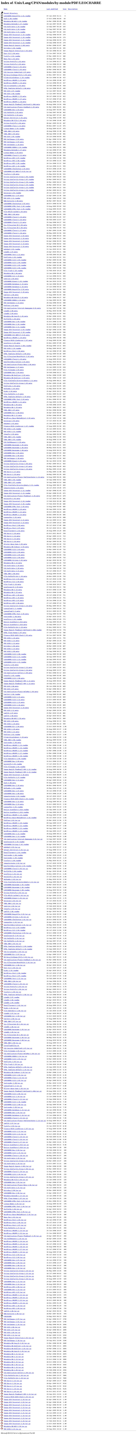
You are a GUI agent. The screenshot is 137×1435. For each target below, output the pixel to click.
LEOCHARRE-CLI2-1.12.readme (15, 659)
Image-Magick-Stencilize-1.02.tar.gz (19, 1338)
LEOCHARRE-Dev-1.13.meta (14, 804)
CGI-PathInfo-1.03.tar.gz (14, 941)
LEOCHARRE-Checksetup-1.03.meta (17, 169)
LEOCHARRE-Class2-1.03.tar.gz (16, 984)
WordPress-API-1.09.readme (14, 163)
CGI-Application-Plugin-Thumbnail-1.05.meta (22, 496)
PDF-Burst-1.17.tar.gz (13, 1386)
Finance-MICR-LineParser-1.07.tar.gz (19, 1129)
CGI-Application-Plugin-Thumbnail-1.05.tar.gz (23, 1236)
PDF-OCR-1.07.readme (12, 91)
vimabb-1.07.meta (11, 252)
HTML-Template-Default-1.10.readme (18, 949)
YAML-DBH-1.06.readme (12, 480)
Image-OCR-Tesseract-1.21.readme (17, 40)
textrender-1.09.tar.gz (13, 1107)
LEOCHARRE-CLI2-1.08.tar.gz (15, 1104)
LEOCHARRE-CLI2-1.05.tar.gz (15, 1080)
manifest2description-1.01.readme (17, 866)
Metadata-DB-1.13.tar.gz (14, 1359)
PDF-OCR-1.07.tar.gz (12, 1330)
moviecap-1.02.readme (12, 193)
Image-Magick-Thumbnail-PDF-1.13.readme (20, 772)
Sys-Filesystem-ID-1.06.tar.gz (16, 1035)
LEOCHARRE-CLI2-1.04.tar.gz (15, 1075)
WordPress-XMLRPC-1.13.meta (15, 80)
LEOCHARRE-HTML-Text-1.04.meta (16, 506)
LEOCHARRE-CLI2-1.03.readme (15, 260)
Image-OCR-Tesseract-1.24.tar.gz (17, 1421)
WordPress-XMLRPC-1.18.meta (15, 102)
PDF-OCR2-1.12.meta (11, 643)
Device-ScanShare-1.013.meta (15, 622)
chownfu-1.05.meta (11, 434)
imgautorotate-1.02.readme (14, 796)
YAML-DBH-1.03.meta (11, 134)
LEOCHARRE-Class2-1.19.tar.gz (16, 1171)
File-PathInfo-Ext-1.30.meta (15, 576)
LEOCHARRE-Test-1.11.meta (14, 254)
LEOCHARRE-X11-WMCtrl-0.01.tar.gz (17, 171)
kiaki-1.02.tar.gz (11, 1008)
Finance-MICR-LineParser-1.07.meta (18, 340)
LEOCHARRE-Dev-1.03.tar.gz (14, 1112)
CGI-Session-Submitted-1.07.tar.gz (18, 1048)
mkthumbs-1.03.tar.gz (12, 879)
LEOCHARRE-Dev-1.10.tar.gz (14, 1268)
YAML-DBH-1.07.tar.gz (12, 1021)
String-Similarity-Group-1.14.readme (19, 185)
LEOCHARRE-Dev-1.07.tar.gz (14, 1260)
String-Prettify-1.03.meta (14, 64)
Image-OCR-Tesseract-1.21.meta (16, 520)
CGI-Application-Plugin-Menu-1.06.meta (20, 364)
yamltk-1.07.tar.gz (11, 1123)
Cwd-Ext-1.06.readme (12, 694)
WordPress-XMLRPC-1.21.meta (15, 402)
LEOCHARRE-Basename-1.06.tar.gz (17, 1037)
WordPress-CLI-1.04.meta (14, 582)
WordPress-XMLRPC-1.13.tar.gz (16, 1230)
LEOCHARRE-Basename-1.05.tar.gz (17, 1029)
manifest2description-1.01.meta (17, 362)
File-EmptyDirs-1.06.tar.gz (15, 1011)
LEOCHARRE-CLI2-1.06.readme (15, 268)
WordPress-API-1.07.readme (14, 158)
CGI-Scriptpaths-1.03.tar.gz (15, 952)
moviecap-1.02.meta (11, 421)
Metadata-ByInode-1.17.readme (16, 24)
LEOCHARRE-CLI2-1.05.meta (14, 555)
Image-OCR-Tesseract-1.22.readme (17, 43)
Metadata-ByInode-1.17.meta (15, 150)
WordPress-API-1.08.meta (14, 603)
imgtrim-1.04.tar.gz (12, 906)
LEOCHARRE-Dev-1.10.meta (14, 785)
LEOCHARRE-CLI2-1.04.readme (15, 262)
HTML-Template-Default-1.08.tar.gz (18, 994)
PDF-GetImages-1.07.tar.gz (14, 1319)
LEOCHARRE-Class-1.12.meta (14, 126)
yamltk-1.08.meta (11, 716)
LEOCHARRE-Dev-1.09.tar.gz (14, 1263)
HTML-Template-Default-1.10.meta (17, 396)
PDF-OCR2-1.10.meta (11, 638)
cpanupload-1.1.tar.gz (13, 1086)
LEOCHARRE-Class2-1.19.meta (15, 359)
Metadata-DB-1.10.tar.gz (14, 1367)
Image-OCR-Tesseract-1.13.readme (17, 493)
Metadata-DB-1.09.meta (13, 405)
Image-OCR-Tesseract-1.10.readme (17, 332)
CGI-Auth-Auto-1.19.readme (14, 26)
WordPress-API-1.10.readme (14, 166)
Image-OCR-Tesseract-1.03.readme (17, 329)
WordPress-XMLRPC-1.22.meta (15, 512)
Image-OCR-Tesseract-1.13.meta (16, 244)
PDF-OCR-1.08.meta (11, 686)
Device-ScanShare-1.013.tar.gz (16, 1145)
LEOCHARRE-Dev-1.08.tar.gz (14, 1265)
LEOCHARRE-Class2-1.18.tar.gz (16, 1155)
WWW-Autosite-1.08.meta (13, 201)
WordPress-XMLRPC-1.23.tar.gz (16, 1303)
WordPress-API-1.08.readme (14, 161)
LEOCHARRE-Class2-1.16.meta (15, 220)
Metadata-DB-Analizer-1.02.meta (17, 375)
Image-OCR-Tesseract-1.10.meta (16, 238)
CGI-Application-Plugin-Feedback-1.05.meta (21, 107)
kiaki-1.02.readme (11, 970)
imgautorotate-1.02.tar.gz (14, 863)
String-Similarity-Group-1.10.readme (19, 182)
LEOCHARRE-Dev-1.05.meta (14, 453)
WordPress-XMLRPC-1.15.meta (15, 96)
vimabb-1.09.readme (11, 1003)
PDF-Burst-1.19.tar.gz (13, 1389)
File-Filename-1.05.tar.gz (14, 1051)
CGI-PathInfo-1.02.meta (13, 112)
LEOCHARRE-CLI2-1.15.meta (14, 702)
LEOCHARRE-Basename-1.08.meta (16, 450)
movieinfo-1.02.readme (13, 764)
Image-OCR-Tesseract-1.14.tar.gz (17, 1415)
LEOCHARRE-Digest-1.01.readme (16, 281)
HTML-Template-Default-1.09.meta (17, 354)
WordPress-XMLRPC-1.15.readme (16, 750)
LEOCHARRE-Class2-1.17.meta (15, 230)
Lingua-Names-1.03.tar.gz (14, 1204)
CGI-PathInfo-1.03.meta (13, 115)
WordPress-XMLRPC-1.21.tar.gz (16, 1295)
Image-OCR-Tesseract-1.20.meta (16, 292)
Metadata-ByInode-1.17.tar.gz (16, 1196)
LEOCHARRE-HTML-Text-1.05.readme (17, 209)
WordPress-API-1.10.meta (14, 598)
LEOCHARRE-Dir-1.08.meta (14, 413)
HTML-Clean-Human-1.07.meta (15, 632)
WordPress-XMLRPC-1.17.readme (16, 753)
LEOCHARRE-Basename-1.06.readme (17, 887)
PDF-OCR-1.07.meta (11, 689)
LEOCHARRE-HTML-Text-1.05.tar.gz (17, 1212)
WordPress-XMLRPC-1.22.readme (16, 828)
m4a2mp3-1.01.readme (12, 249)
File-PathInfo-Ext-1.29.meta (15, 627)
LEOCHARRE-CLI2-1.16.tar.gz (15, 1174)
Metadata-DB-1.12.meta (13, 563)
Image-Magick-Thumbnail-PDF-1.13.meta (19, 683)
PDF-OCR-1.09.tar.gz (12, 1332)
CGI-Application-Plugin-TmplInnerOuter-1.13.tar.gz (25, 1120)
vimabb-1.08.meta (11, 311)
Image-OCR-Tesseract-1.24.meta (16, 708)
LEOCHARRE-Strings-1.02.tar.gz (16, 917)
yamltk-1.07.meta (11, 713)
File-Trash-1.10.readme (13, 270)
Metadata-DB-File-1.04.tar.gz (16, 1179)
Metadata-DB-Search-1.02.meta (16, 297)
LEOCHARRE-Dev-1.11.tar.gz (14, 1281)
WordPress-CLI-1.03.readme (14, 927)
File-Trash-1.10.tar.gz (13, 1064)
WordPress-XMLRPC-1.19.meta (15, 338)
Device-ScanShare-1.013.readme (16, 812)
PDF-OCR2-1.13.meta (11, 649)
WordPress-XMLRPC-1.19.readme (16, 815)
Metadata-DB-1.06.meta (13, 273)
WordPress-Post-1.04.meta (14, 351)
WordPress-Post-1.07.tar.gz (15, 1225)
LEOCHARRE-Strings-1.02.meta (15, 560)
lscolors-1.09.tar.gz (12, 992)
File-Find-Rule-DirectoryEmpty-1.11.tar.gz (21, 882)
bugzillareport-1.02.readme (15, 852)
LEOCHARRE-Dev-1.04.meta (14, 372)
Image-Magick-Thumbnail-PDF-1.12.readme (20, 769)
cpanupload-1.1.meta (12, 611)
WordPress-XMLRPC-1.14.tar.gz (16, 1241)
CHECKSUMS (8, 1316)
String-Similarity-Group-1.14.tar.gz (19, 1276)
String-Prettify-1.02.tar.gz (15, 893)
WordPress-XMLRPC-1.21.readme (16, 826)
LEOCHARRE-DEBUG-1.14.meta (14, 300)
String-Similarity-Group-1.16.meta (18, 670)
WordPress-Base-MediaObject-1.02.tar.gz (20, 1214)
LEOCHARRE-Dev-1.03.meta (14, 110)
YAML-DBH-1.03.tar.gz (12, 944)
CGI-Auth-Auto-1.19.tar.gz (14, 1163)
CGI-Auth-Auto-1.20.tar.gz (14, 1158)
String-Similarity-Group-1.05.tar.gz (19, 1161)
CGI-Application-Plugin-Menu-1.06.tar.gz (20, 1185)
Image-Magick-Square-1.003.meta (17, 45)
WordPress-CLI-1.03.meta (14, 579)
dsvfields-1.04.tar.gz (13, 1209)
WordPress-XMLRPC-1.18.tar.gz (16, 1247)
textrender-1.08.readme (13, 855)
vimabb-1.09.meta (11, 313)
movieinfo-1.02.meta (12, 498)
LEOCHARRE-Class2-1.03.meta (15, 69)
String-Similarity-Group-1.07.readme (19, 179)
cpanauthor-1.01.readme (13, 807)
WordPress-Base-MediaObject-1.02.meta (19, 418)
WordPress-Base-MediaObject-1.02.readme (20, 817)
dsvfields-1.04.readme (13, 871)
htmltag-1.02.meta (11, 305)
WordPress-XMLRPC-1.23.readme (16, 831)
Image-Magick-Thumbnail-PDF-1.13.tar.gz (20, 1394)
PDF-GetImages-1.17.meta (14, 367)
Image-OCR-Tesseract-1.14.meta (16, 246)
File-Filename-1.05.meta (14, 370)
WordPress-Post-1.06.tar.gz (15, 1222)
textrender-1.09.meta (12, 742)
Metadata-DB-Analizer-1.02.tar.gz (17, 1346)
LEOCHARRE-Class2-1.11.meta (15, 222)
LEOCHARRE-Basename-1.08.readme (17, 890)
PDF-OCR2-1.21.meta (11, 732)
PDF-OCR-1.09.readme (12, 136)
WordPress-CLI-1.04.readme (14, 930)
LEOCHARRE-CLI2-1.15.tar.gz (15, 1153)
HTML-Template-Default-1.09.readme (18, 946)
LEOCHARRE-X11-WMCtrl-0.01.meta (17, 335)
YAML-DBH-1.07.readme (12, 482)
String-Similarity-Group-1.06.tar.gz (19, 1169)
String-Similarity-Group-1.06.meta (18, 464)
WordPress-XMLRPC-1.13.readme (16, 745)
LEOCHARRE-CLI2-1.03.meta (14, 549)
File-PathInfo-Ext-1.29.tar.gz (16, 1378)
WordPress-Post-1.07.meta (14, 528)
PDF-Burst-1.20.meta (12, 533)
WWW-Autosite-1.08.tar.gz (14, 1314)
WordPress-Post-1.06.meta (14, 525)
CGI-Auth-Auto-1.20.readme (14, 29)
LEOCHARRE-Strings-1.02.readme (16, 844)
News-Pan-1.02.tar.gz (12, 1217)
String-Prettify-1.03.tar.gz (15, 986)
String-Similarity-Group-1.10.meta (18, 469)
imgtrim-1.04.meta (11, 279)
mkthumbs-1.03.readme (12, 788)
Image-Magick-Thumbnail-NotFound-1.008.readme (23, 630)
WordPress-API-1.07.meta (14, 600)
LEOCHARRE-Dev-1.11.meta (14, 780)
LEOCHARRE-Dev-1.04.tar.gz (14, 1150)
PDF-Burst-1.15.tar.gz (13, 1381)
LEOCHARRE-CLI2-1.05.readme (15, 265)
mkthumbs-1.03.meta (11, 388)
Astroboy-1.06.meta (11, 646)
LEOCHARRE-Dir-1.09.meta (14, 726)
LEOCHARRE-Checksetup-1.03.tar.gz (17, 933)
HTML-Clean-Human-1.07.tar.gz (16, 1198)
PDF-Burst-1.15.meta (12, 539)
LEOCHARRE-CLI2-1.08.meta (14, 678)
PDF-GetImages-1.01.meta (14, 139)
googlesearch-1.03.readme (14, 842)
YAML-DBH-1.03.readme (12, 439)
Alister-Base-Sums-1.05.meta (15, 544)
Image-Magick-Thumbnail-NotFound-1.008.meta (22, 104)
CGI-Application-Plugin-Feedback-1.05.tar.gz (22, 960)
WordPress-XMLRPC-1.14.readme (16, 748)
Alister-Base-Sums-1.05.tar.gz (16, 1088)
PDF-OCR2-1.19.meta (11, 724)
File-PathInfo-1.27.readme (14, 777)
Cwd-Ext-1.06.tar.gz (12, 1019)
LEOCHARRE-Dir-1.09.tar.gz (14, 1016)
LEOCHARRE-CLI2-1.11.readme (15, 657)
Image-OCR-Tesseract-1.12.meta (16, 241)
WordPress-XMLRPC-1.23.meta (15, 514)
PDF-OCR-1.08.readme (12, 93)
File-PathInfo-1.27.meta (14, 394)
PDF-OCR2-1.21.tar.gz (12, 1429)
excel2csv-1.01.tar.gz (13, 874)
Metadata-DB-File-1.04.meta (15, 120)
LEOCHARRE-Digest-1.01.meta (15, 461)
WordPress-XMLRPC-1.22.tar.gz (16, 1300)
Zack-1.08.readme (11, 18)
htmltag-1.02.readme (12, 734)
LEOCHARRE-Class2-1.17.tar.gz (16, 1142)
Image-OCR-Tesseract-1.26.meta (16, 775)
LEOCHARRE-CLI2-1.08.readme (15, 654)
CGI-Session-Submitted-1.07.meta (17, 72)
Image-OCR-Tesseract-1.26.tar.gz (17, 1423)
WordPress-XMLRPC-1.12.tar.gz (16, 1233)
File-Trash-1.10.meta (12, 584)
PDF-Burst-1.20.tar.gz (13, 1391)
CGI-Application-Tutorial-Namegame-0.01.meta (22, 308)
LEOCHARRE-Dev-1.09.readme (14, 321)
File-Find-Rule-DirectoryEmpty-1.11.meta (20, 380)
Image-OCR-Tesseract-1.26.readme (17, 504)
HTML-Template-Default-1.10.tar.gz (18, 1070)
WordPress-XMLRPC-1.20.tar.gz (16, 1297)
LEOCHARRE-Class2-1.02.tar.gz (16, 868)
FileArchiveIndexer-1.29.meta (16, 737)
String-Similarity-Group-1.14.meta (18, 606)
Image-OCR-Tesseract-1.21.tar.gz (17, 1413)
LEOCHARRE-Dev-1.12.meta (14, 801)
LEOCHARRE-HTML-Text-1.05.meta (16, 614)
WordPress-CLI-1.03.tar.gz (14, 1255)
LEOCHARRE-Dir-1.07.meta (14, 195)
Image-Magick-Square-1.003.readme (17, 346)
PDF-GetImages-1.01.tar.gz (14, 1322)
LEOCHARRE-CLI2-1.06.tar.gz (15, 1094)
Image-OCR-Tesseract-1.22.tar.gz (17, 1418)
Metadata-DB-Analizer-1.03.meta (17, 378)
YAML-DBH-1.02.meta (11, 131)
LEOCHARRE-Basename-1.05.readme (17, 885)
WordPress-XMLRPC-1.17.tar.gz (16, 1249)
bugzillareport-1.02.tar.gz (15, 1005)
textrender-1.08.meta (12, 616)
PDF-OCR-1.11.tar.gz (12, 1335)
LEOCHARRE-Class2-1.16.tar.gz (16, 1139)
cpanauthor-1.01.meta (12, 517)
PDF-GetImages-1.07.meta (14, 142)
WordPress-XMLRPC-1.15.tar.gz (16, 1244)
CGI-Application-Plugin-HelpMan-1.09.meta (21, 691)
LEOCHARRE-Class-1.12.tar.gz (15, 1078)
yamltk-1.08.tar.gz (11, 1311)
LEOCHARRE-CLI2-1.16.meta (14, 705)
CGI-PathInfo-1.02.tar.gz (14, 938)
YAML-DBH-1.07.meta (11, 410)
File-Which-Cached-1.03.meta (15, 211)
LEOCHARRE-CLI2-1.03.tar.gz (15, 1059)
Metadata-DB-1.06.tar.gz (14, 1364)
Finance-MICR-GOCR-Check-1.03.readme (19, 799)
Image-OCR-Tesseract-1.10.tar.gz (17, 1399)
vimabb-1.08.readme (11, 1000)
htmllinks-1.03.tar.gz (13, 1061)
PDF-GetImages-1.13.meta (14, 303)
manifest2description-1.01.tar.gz (17, 925)
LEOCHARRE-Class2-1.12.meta (15, 155)
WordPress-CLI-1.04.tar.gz (14, 1257)
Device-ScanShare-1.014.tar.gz (16, 1147)
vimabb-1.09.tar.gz (11, 1032)
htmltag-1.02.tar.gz (12, 820)
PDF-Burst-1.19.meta (12, 474)
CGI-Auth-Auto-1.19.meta (14, 565)
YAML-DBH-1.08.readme (12, 740)
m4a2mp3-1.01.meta (11, 423)
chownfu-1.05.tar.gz (12, 909)
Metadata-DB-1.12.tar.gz (14, 1356)
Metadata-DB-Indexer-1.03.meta (16, 547)
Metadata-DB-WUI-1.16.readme (15, 21)
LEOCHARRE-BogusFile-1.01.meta (16, 289)
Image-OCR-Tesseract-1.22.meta (16, 523)
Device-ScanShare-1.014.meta (15, 624)
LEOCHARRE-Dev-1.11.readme (14, 327)
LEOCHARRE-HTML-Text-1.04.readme (17, 206)
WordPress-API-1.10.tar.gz (14, 1306)
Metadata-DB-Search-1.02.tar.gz (17, 1343)
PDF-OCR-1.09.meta (11, 721)
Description (72, 9)
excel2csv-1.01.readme (13, 619)
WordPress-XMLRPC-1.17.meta (15, 99)
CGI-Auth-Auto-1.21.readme (14, 32)
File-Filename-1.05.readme (14, 767)
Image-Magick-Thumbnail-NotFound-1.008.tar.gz (23, 1091)
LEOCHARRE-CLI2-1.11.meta (14, 697)
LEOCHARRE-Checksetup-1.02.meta (17, 203)
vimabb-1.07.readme (11, 997)
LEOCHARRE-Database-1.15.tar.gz (17, 1110)
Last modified (52, 9)
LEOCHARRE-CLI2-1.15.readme (15, 662)
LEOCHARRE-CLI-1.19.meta (14, 276)
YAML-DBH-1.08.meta (11, 573)
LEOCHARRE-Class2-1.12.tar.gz (16, 1118)
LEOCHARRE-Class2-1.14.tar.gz (16, 1137)
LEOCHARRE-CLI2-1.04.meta (14, 552)
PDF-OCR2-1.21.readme (12, 431)
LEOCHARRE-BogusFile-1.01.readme (17, 16)
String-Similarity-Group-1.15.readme (19, 187)
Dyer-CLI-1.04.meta (11, 53)
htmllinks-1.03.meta (12, 386)
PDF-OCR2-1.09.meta (11, 651)
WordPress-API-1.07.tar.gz (14, 1292)
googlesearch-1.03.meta (13, 587)
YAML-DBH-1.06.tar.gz (12, 981)
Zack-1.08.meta (10, 783)
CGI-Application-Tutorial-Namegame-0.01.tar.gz (23, 839)
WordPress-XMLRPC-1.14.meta (15, 83)
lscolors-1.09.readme (12, 860)
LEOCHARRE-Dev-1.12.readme (14, 834)
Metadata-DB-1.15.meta (13, 592)
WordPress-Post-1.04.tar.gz (15, 1220)
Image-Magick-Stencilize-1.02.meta (18, 51)
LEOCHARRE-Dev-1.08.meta (14, 793)
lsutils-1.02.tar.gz (12, 1126)
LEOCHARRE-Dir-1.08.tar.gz (14, 965)
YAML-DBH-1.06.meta (11, 214)
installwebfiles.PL (11, 1045)
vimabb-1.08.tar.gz (11, 1027)
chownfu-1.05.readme (12, 675)
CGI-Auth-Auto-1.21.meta (14, 571)
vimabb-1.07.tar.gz (11, 1013)
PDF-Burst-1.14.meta (12, 536)
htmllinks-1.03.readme (13, 257)
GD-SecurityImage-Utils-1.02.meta (17, 75)
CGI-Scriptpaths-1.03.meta (14, 85)
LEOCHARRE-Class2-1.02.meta (15, 67)
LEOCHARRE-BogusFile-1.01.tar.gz (17, 914)
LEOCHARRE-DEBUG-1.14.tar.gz (15, 1056)
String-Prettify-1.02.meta (14, 61)
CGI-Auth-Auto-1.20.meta (14, 568)
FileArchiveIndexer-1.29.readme (17, 77)
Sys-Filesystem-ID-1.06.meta (15, 228)
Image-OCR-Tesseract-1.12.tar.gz (17, 1405)
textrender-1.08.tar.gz (13, 1083)
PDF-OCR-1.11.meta (11, 710)
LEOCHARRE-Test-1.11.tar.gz (15, 978)
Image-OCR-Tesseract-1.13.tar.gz (17, 1407)
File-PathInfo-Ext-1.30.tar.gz (16, 1375)
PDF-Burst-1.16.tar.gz (13, 1383)
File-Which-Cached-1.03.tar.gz (16, 895)
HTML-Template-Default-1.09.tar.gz (18, 1067)
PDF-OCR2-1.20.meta (11, 729)
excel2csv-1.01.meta (12, 343)
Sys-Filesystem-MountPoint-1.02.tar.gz (20, 962)
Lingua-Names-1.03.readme (14, 128)
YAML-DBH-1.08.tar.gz (12, 1043)
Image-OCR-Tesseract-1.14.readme (17, 35)
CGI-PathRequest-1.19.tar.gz (15, 1238)
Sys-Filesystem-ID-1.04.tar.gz (16, 1024)
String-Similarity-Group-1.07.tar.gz (19, 1177)
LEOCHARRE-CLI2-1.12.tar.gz (15, 1134)
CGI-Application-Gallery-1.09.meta (18, 673)
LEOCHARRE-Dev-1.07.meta (14, 791)
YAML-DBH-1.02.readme (12, 437)
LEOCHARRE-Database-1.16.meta (16, 287)
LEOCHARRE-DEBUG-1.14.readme (15, 147)
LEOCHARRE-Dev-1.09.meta (14, 761)
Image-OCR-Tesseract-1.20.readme (17, 37)
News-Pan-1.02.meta (11, 59)
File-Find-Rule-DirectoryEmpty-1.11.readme (21, 485)
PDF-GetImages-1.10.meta (14, 144)
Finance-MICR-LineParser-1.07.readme (19, 426)
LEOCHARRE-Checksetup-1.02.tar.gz (17, 919)
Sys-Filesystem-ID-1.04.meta (15, 225)
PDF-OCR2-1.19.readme (12, 348)
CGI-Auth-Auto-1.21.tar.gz (14, 1188)
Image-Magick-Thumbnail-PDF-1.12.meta (19, 681)
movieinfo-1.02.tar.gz (13, 876)
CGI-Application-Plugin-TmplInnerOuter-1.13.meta (24, 477)
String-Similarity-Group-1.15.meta (18, 667)
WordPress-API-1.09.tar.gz (14, 1308)
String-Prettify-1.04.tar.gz (15, 989)
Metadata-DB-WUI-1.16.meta (14, 718)
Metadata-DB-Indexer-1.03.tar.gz (17, 1072)
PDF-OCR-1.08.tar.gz (12, 1327)
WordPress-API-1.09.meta (14, 595)
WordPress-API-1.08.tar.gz (14, 1287)
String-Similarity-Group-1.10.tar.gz (19, 1271)
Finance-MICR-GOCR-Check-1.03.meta (18, 635)
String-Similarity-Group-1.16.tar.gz (19, 1279)
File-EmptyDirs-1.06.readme (15, 758)
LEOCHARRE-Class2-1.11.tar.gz (16, 1099)
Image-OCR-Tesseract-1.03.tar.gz (17, 1402)
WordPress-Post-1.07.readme (15, 976)
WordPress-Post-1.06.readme (15, 973)
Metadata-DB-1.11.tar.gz (14, 1354)
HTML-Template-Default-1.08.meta (17, 88)
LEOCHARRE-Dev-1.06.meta (14, 455)
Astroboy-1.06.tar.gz (12, 1190)
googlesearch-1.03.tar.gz (14, 935)
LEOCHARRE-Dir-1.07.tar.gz (14, 954)
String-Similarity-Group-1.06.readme (19, 177)
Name (5, 9)
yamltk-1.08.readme (11, 911)
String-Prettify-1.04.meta (14, 123)
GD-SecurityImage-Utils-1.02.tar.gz (18, 957)
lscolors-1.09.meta (11, 174)
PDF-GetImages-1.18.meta (14, 458)
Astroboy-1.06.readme (12, 48)
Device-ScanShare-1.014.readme (16, 809)
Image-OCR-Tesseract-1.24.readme (17, 501)
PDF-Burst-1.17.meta (12, 472)
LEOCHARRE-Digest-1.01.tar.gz (16, 898)
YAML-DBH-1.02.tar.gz (12, 903)
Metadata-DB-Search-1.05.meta (16, 316)
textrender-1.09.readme (13, 858)
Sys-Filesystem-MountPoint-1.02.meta (19, 356)
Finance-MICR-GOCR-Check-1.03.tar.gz (19, 1397)
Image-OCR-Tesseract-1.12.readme (17, 490)
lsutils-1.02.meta (11, 665)
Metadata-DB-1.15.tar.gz (14, 1362)
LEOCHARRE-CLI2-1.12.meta (14, 699)
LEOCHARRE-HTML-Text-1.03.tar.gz (17, 1201)
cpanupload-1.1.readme (13, 608)
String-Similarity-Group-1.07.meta (18, 466)
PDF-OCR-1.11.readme (12, 198)
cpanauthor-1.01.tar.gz (13, 922)
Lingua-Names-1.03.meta (13, 152)
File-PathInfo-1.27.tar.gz (14, 1228)
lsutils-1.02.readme (12, 56)
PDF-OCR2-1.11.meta (11, 641)
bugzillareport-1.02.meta (14, 531)
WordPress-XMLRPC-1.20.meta (15, 509)
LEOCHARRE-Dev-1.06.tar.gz (14, 1193)
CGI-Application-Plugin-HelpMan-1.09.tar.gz (22, 1053)
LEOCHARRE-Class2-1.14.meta (15, 217)
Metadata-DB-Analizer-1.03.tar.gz (17, 1348)
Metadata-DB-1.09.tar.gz (14, 1370)
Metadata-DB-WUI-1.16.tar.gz (15, 1426)
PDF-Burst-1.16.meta (12, 541)
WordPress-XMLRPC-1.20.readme (16, 823)
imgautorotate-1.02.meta (14, 488)
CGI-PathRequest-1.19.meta (14, 442)
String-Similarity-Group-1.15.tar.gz (19, 1273)
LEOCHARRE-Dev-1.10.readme (14, 324)
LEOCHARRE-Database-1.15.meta (16, 284)
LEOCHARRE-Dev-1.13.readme (14, 836)
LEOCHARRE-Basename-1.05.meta (16, 445)
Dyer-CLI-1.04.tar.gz (12, 968)
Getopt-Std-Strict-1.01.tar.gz (16, 850)
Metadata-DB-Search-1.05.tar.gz (17, 1351)
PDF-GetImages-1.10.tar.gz (14, 1324)
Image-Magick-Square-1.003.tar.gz (17, 1166)
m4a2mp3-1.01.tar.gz (12, 847)
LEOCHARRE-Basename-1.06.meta (16, 447)
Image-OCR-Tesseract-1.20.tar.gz (17, 1410)
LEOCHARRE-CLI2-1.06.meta (14, 557)
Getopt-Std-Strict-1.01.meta (15, 118)
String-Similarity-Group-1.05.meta (18, 383)
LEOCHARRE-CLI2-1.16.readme (15, 1102)
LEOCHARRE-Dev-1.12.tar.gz (14, 1284)
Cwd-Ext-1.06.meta (11, 295)
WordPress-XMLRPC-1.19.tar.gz (16, 1252)
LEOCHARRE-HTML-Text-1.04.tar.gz (17, 1206)
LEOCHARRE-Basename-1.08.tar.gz (17, 1040)
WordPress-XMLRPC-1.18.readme (16, 756)
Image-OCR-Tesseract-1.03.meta (16, 236)
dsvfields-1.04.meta (12, 319)
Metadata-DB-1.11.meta (13, 415)
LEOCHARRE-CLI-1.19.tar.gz (14, 1096)
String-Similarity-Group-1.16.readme (19, 190)
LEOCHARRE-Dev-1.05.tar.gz (14, 1182)
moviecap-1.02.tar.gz (12, 901)
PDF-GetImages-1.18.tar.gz (14, 1340)
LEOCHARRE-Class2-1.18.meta (15, 233)
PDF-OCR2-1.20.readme (12, 429)
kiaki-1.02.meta (10, 391)
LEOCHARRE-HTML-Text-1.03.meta (16, 399)
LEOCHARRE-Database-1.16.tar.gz (17, 1115)
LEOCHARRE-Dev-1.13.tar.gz (14, 1289)
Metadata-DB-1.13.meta (13, 590)
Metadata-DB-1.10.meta (13, 407)
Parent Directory (11, 13)
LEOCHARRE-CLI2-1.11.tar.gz (15, 1131)
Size (64, 9)
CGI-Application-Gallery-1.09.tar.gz (19, 1373)
